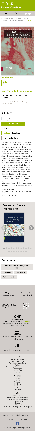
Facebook (17, 386)
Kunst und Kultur (9, 277)
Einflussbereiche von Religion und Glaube (17, 267)
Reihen (17, 365)
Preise (17, 403)
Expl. (10, 119)
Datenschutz (16, 415)
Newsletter (18, 384)
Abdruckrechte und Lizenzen (17, 399)
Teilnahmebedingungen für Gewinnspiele (17, 407)
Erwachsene (7, 273)
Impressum (6, 415)
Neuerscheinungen (17, 359)
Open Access (17, 371)
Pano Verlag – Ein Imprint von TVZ (17, 367)
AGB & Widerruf (27, 415)
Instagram (17, 390)
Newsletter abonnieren (18, 420)
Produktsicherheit (17, 405)
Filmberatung (20, 273)
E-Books (17, 373)
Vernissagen (17, 369)
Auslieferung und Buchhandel (17, 398)
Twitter (17, 388)
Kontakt (17, 379)
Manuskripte (17, 396)
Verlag (17, 380)
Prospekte (17, 382)
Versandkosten (17, 401)
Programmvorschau (17, 361)
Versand (27, 321)
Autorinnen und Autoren (17, 363)
